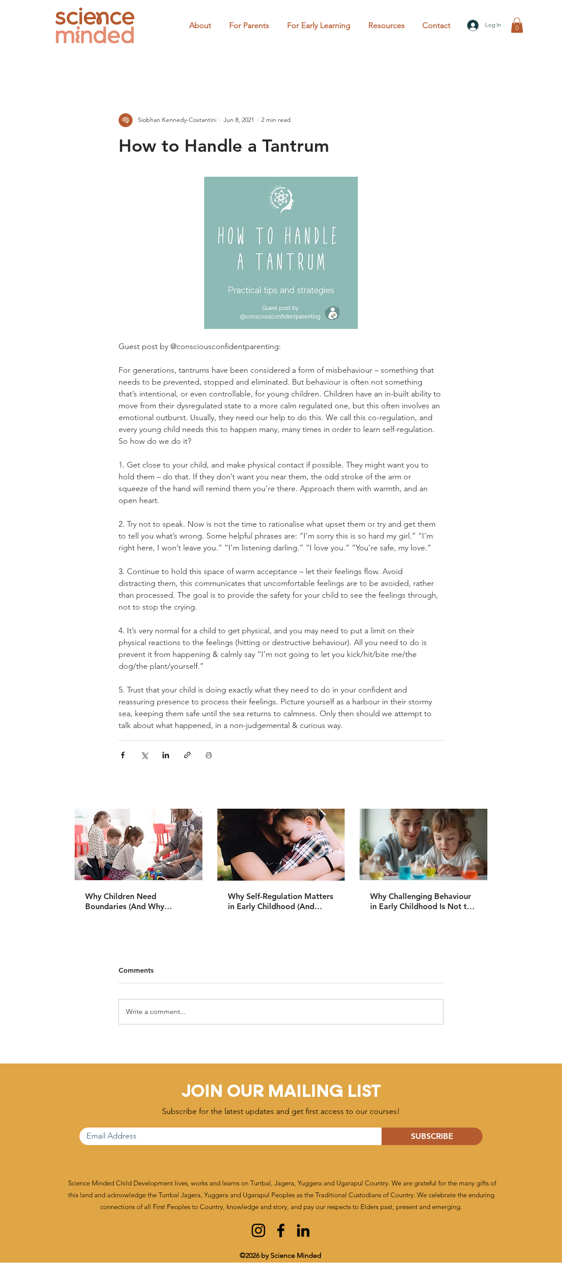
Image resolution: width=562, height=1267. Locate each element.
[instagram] (258, 1230)
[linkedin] (303, 1230)
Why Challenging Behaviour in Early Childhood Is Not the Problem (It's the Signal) (423, 901)
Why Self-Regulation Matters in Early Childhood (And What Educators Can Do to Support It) (280, 901)
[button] (252, 25)
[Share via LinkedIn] (166, 755)
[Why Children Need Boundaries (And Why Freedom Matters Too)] (138, 844)
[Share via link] (187, 755)
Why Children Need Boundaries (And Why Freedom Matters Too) (126, 901)
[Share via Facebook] (123, 755)
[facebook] (281, 1230)
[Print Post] (209, 755)
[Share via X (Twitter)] (144, 755)
